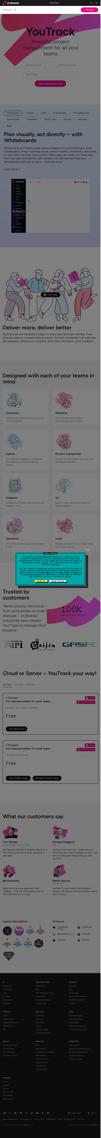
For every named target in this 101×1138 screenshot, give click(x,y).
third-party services (32, 574)
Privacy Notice (44, 572)
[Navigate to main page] (11, 3)
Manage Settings (56, 581)
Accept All (40, 581)
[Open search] (90, 3)
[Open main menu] (94, 3)
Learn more (54, 565)
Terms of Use (63, 572)
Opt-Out (67, 576)
